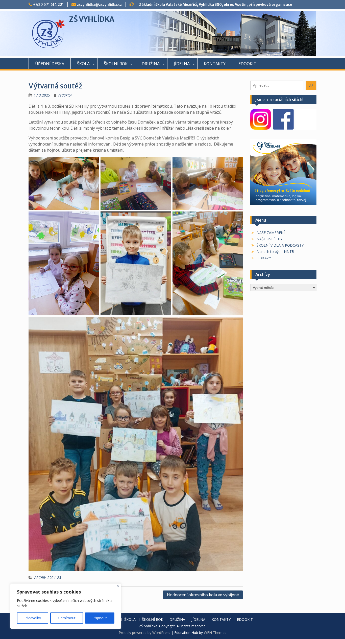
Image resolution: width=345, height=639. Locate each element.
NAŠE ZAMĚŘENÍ (271, 232)
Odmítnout (67, 618)
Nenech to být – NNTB (275, 251)
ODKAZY (264, 257)
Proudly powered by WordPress (144, 632)
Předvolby (32, 618)
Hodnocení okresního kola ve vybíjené (203, 595)
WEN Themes (215, 632)
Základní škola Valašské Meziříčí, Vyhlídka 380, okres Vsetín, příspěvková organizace (215, 4)
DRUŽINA (151, 63)
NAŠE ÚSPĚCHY (269, 238)
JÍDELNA (182, 63)
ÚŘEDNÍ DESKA (49, 63)
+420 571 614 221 (48, 4)
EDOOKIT (247, 63)
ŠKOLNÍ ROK (116, 63)
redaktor (65, 95)
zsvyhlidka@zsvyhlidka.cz (99, 4)
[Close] (118, 586)
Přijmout (99, 618)
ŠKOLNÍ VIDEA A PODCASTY (280, 245)
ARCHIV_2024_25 (47, 577)
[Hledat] (311, 85)
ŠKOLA (83, 63)
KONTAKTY (215, 63)
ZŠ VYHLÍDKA (91, 19)
